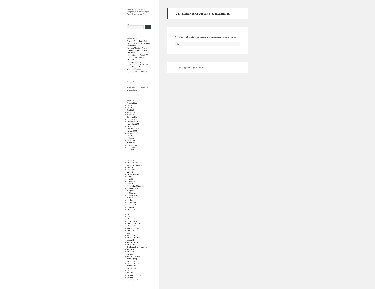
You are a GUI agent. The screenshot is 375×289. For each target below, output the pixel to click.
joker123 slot (132, 181)
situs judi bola (132, 219)
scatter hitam (132, 216)
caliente (130, 167)
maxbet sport (132, 202)
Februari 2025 (132, 145)
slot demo (130, 249)
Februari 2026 (132, 117)
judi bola (130, 184)
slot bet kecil (131, 245)
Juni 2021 (130, 150)
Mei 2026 (130, 110)
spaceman (131, 273)
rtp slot (129, 212)
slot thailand (131, 268)
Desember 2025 (133, 122)
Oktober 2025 (132, 126)
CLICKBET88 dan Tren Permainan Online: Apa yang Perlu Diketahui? (138, 64)
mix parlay (131, 207)
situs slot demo (132, 226)
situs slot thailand (133, 228)
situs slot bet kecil (133, 223)
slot (128, 233)
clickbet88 (131, 170)
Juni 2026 (130, 108)
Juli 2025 (130, 133)
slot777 (129, 270)
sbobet (129, 214)
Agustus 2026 (132, 103)
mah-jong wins (132, 188)
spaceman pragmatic (135, 275)
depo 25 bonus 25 (133, 174)
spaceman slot (132, 277)
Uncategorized (132, 280)
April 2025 (131, 140)
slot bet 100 (131, 235)
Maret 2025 (131, 143)
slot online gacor (133, 263)
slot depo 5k (131, 252)
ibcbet (129, 177)
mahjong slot (132, 193)
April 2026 (131, 112)
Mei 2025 (130, 138)
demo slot (130, 172)
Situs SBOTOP (132, 221)
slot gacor (130, 254)
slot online (131, 261)
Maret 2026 (131, 115)
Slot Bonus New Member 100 (137, 247)
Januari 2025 (132, 147)
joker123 (130, 179)
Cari (128, 24)
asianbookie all (132, 163)
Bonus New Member (134, 165)
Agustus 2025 (132, 131)
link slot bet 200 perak (135, 186)
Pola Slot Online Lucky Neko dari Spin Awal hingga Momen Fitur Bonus (138, 43)
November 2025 (133, 124)
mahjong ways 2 (133, 195)
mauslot (130, 198)
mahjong (130, 191)
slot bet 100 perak (133, 238)
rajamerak (131, 209)
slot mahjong (132, 259)
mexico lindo (132, 205)
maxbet (130, 200)
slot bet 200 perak (133, 242)
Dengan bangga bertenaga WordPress (189, 68)
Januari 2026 (132, 119)
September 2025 (133, 129)
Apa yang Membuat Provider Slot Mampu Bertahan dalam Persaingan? (138, 50)
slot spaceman (132, 266)
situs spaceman (132, 231)
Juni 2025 (130, 136)
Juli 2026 (130, 105)
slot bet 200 (131, 240)
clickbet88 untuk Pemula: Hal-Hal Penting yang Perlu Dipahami (138, 57)
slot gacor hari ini (133, 256)
